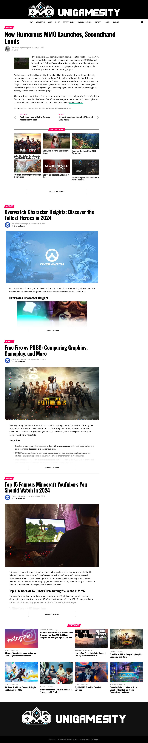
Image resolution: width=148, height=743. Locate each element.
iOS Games (97, 22)
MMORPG (50, 109)
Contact (116, 22)
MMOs (50, 22)
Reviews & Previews (84, 22)
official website (76, 102)
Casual (107, 22)
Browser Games (68, 22)
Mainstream (40, 22)
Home (31, 22)
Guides (57, 22)
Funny (42, 109)
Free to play (33, 109)
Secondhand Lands (63, 109)
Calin (16, 50)
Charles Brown (19, 226)
